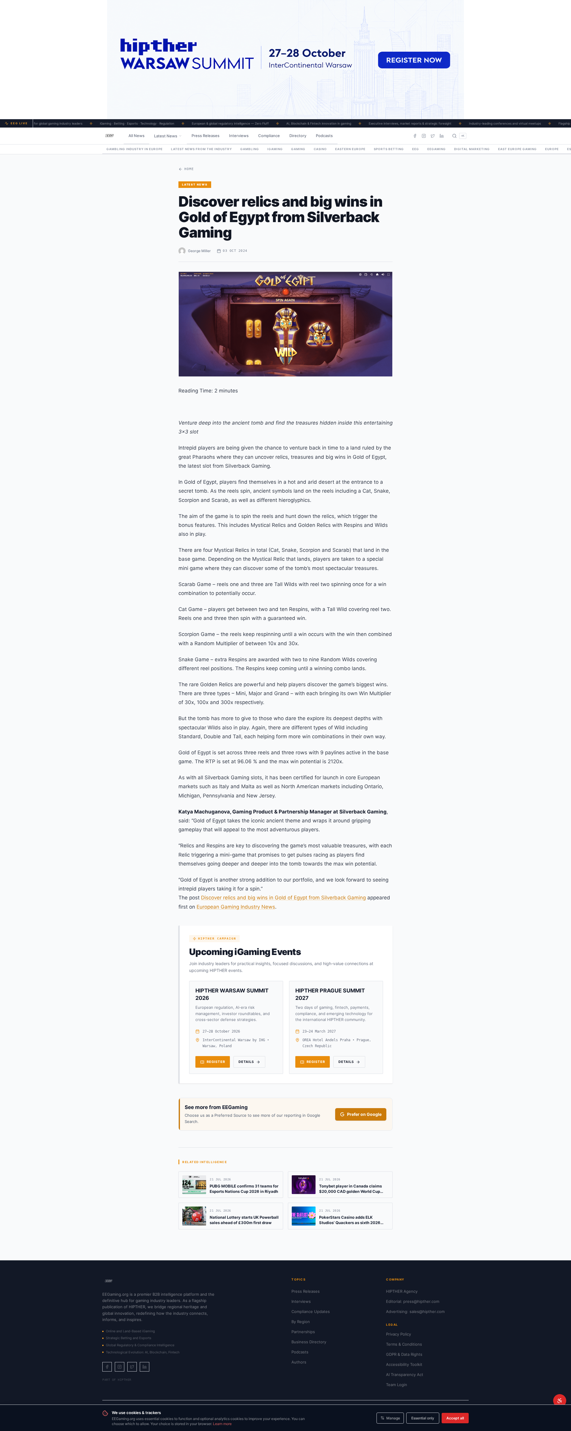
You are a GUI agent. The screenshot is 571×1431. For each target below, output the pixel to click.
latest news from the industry (201, 149)
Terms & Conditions (404, 1344)
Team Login (396, 1384)
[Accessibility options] (559, 1400)
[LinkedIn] (441, 135)
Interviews (239, 135)
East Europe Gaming (517, 149)
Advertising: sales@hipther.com (415, 1311)
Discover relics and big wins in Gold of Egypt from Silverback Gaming (283, 898)
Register (216, 1062)
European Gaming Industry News (236, 907)
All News (136, 135)
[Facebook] (414, 135)
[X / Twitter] (432, 135)
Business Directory (308, 1341)
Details (246, 1062)
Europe (552, 149)
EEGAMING (436, 149)
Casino (320, 149)
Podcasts (324, 135)
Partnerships (303, 1331)
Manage (393, 1418)
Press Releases (205, 135)
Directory (297, 135)
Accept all (455, 1418)
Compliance (269, 135)
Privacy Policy (398, 1334)
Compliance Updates (310, 1311)
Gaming (298, 149)
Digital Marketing (472, 149)
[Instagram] (423, 135)
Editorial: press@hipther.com (412, 1301)
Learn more (222, 1423)
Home (189, 169)
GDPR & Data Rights (404, 1354)
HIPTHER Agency (402, 1291)
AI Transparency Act (404, 1374)
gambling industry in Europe (134, 149)
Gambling (249, 149)
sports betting (389, 149)
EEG (415, 149)
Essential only (422, 1418)
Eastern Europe (350, 149)
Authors (298, 1362)
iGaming (275, 149)
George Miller (199, 251)
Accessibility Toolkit (404, 1364)
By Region (300, 1321)
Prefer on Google (364, 1114)
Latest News (165, 135)
